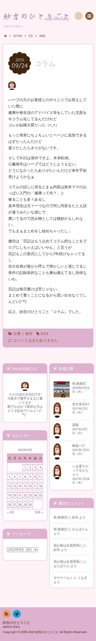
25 (40, 495)
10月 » (38, 512)
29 (25, 504)
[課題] (57, 436)
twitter (17, 614)
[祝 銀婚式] (62, 395)
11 (40, 477)
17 (35, 486)
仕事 (17, 333)
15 (25, 486)
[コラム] (12, 86)
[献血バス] (57, 457)
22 (25, 495)
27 (14, 504)
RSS (7, 614)
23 (30, 495)
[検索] (79, 16)
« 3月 (10, 512)
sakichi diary (11, 627)
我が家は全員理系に (68, 545)
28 (19, 504)
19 (9, 495)
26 (9, 504)
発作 (29, 333)
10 (35, 477)
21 (19, 495)
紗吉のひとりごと (16, 622)
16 (30, 486)
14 (19, 486)
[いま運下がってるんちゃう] (57, 478)
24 (35, 495)
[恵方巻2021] (57, 416)
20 (14, 495)
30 (30, 504)
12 (9, 486)
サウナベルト (63, 577)
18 (40, 486)
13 (14, 486)
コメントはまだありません (35, 340)
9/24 (44, 333)
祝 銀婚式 (60, 517)
